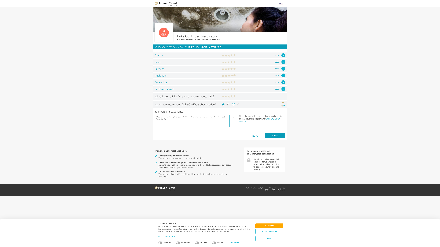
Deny (269, 238)
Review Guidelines (251, 188)
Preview (254, 135)
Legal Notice (281, 188)
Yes (227, 104)
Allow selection (269, 231)
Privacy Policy (170, 236)
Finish (275, 135)
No (238, 104)
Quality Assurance (263, 188)
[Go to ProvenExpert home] (166, 6)
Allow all (269, 225)
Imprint (161, 236)
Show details (234, 243)
